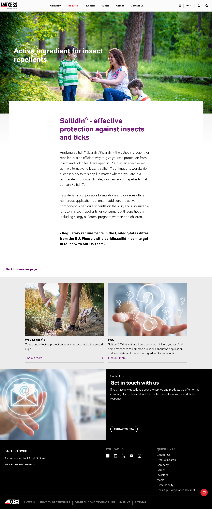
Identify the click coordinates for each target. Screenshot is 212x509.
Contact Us (137, 6)
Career (120, 6)
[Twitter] (123, 456)
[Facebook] (108, 456)
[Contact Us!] (204, 492)
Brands (34, 107)
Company (55, 6)
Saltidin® (32, 6)
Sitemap (140, 502)
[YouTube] (131, 456)
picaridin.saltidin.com (119, 239)
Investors (90, 6)
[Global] (180, 6)
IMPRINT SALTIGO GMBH (18, 464)
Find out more (64, 321)
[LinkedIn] (116, 456)
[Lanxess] (14, 502)
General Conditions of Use (95, 502)
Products (73, 6)
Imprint (124, 502)
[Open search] (207, 6)
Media (105, 6)
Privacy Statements (55, 502)
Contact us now (124, 429)
